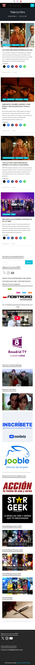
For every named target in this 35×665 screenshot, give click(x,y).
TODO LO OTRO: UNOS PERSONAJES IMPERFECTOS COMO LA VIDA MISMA (15, 164)
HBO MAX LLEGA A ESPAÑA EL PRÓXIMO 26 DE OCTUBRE (17, 220)
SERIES (22, 45)
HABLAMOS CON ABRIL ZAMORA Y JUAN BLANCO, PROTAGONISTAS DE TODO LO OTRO (16, 106)
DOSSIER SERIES (6, 45)
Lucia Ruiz (14, 130)
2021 (4, 99)
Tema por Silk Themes (23, 663)
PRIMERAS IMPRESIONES (8, 157)
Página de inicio (12, 16)
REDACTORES (16, 45)
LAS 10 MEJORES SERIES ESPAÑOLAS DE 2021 (17, 50)
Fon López (15, 72)
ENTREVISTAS (11, 99)
